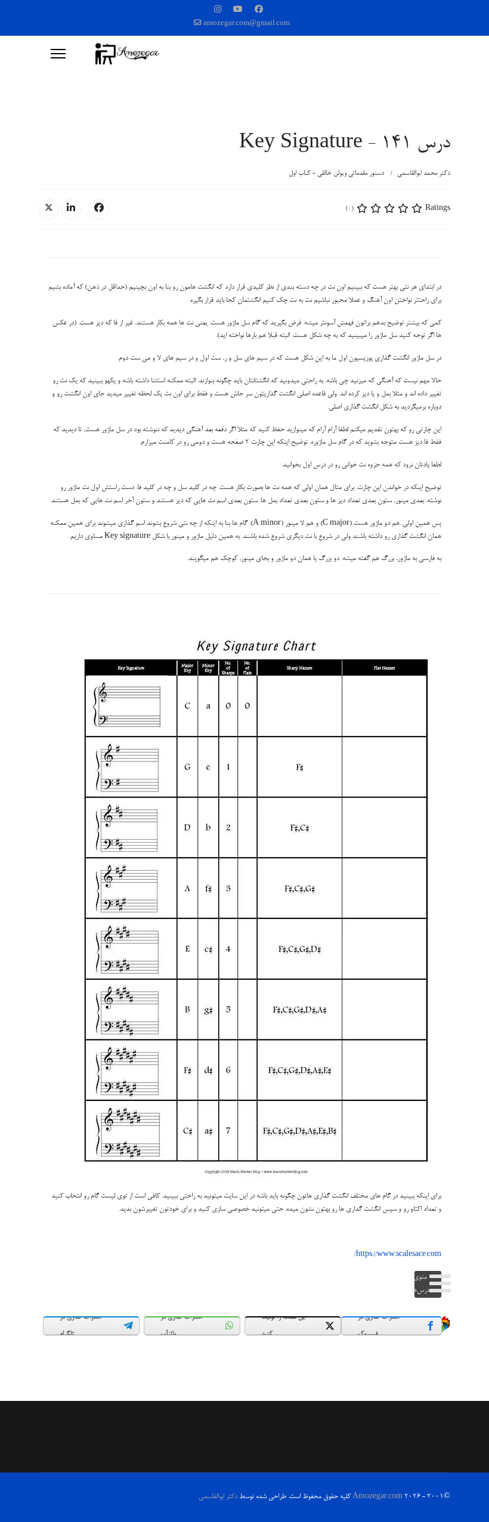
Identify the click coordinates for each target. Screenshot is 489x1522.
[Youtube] (238, 11)
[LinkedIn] (71, 209)
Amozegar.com (377, 1497)
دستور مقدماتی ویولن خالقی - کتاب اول (336, 173)
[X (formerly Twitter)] (49, 209)
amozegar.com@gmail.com (246, 23)
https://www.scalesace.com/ (397, 1255)
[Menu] (58, 54)
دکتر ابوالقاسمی (218, 1497)
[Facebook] (259, 11)
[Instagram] (217, 11)
